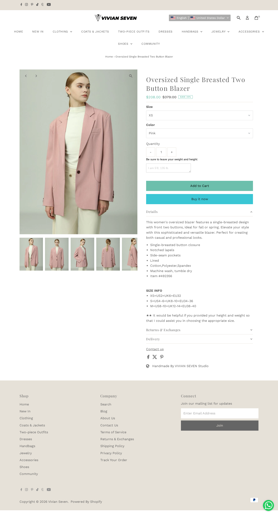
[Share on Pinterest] (161, 358)
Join (219, 425)
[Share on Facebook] (148, 358)
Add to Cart (199, 186)
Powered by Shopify (86, 501)
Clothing (61, 31)
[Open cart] (256, 18)
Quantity (153, 144)
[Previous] (26, 75)
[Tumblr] (42, 5)
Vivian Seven (58, 501)
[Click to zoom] (130, 76)
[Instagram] (26, 5)
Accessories (250, 31)
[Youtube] (49, 5)
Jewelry (219, 31)
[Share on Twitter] (155, 358)
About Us (107, 418)
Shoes (123, 43)
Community (150, 43)
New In (37, 31)
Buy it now (199, 199)
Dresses (166, 31)
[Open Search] (239, 18)
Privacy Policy (111, 453)
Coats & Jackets (95, 31)
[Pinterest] (32, 5)
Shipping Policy (112, 446)
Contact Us (109, 425)
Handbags (190, 31)
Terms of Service (113, 432)
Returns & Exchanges (117, 439)
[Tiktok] (37, 5)
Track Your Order (113, 460)
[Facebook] (21, 5)
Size (149, 107)
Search (105, 404)
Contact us (155, 349)
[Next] (36, 75)
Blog (103, 411)
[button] (200, 18)
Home (18, 31)
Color (150, 125)
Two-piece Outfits (133, 31)
